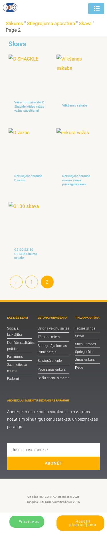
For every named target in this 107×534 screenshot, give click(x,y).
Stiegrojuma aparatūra (51, 23)
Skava (85, 23)
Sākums (14, 23)
